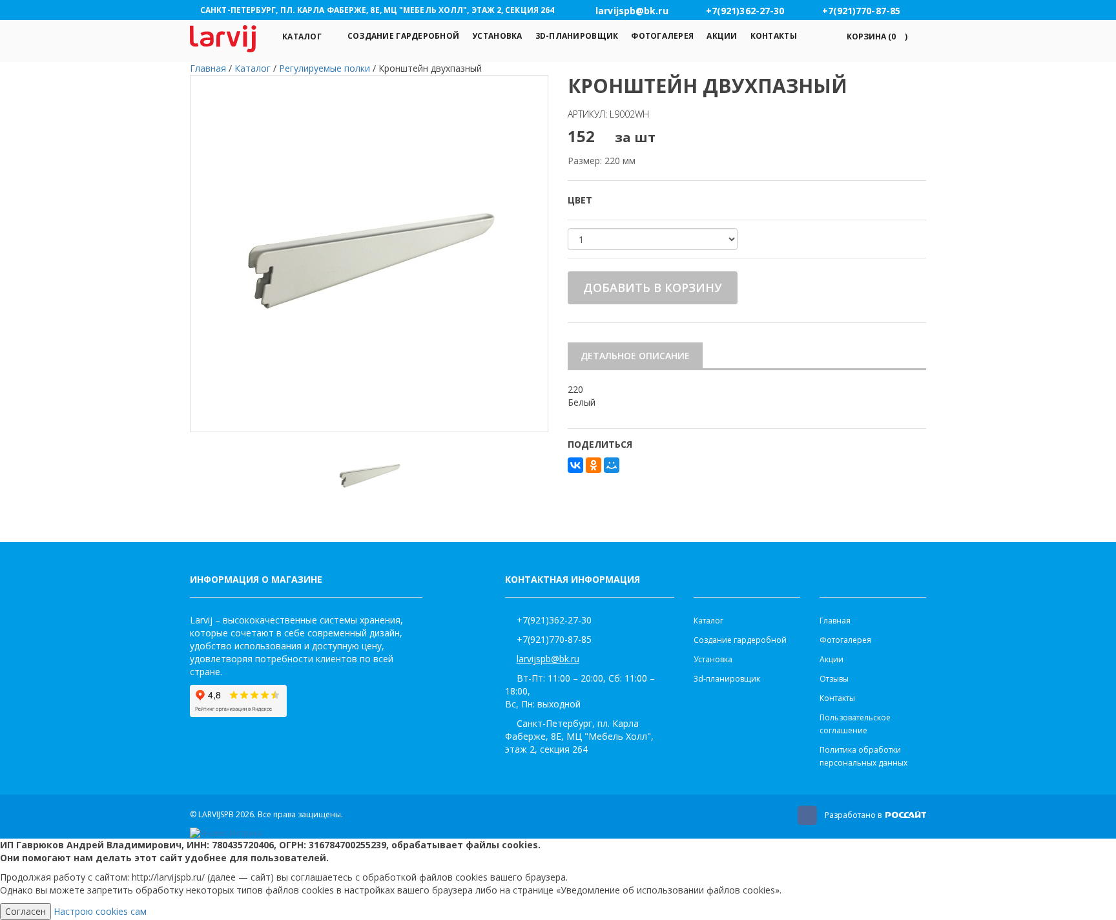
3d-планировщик (577, 35)
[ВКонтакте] (575, 465)
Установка (497, 35)
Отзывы (834, 678)
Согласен (25, 911)
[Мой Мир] (611, 465)
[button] (874, 36)
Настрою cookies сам (100, 911)
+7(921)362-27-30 (554, 620)
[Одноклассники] (593, 465)
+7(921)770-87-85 (554, 639)
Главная (835, 620)
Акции (722, 35)
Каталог (302, 36)
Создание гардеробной (403, 35)
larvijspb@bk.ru (548, 659)
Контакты (773, 35)
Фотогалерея (662, 35)
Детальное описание (635, 356)
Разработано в (854, 815)
